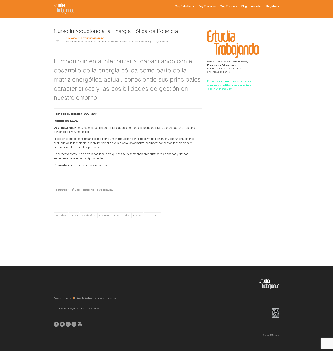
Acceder (256, 6)
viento (148, 215)
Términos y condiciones (105, 298)
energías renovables (109, 215)
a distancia (113, 42)
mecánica (163, 42)
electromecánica (139, 42)
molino (126, 215)
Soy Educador (207, 6)
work (157, 215)
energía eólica (88, 215)
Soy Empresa (228, 6)
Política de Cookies (83, 298)
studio (274, 335)
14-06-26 (85, 42)
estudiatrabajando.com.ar (73, 309)
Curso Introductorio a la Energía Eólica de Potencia (116, 32)
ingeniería (152, 42)
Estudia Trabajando (93, 39)
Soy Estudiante (184, 6)
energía (74, 215)
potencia (137, 215)
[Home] (64, 8)
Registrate (272, 6)
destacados (124, 42)
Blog (244, 6)
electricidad (61, 215)
